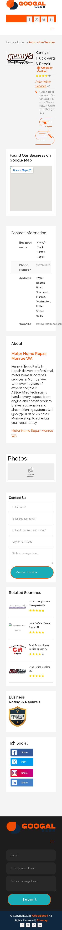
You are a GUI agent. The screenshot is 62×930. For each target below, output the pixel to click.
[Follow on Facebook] (29, 19)
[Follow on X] (37, 19)
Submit (30, 899)
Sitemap (42, 920)
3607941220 (45, 123)
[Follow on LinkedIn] (51, 19)
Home (10, 42)
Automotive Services (41, 42)
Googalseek (40, 915)
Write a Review (42, 138)
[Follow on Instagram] (44, 19)
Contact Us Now (27, 572)
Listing (21, 42)
